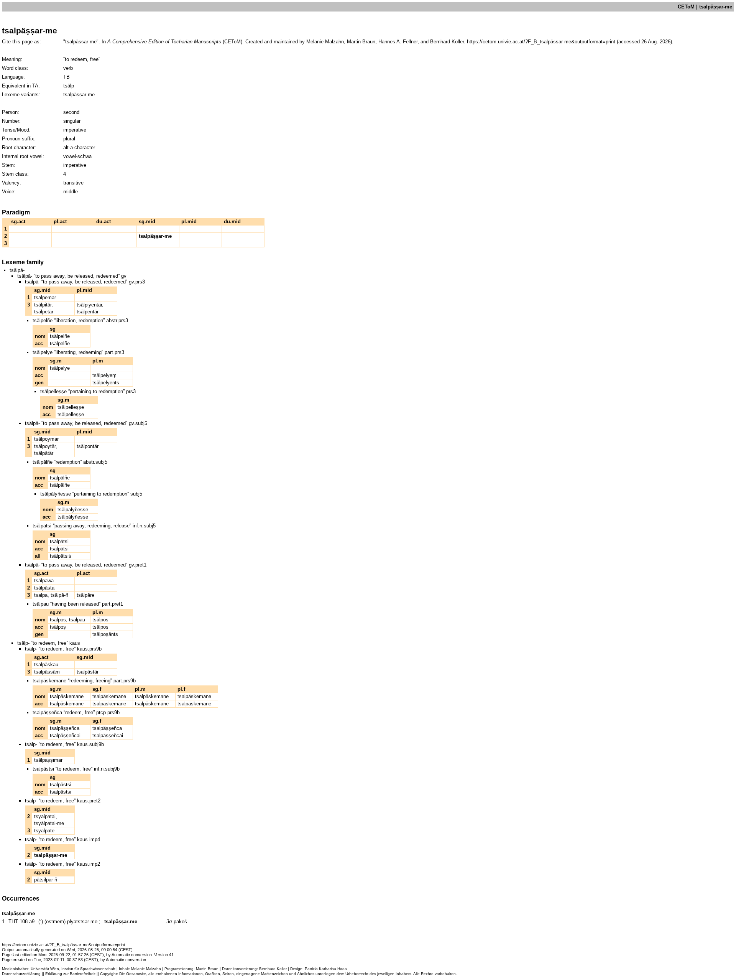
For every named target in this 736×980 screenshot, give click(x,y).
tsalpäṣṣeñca (64, 728)
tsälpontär (88, 446)
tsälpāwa (44, 580)
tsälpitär (42, 305)
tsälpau (77, 620)
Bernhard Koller (273, 969)
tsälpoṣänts (105, 634)
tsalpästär (88, 672)
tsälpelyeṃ (104, 375)
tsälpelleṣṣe (71, 407)
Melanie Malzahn (146, 969)
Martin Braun (207, 969)
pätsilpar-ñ (45, 880)
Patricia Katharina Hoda (326, 969)
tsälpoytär (45, 446)
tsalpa (41, 595)
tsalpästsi (60, 784)
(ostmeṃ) (55, 921)
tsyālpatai (45, 816)
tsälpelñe (60, 336)
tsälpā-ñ (59, 595)
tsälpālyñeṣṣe (73, 509)
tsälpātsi (59, 541)
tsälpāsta (44, 588)
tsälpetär (43, 312)
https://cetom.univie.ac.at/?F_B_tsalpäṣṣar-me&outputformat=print (541, 41)
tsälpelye (60, 368)
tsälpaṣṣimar (48, 760)
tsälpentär (88, 312)
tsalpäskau (46, 664)
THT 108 (18, 921)
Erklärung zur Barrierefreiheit (70, 974)
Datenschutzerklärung (21, 974)
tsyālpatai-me (49, 823)
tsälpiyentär (89, 305)
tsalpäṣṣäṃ (47, 672)
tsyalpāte (44, 830)
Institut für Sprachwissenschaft (88, 969)
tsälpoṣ (58, 620)
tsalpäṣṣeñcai (65, 735)
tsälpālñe (60, 478)
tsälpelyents (105, 382)
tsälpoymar (46, 439)
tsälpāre (85, 595)
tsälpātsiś (60, 556)
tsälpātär (43, 453)
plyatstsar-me (82, 921)
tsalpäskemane (67, 696)
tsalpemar (45, 297)
